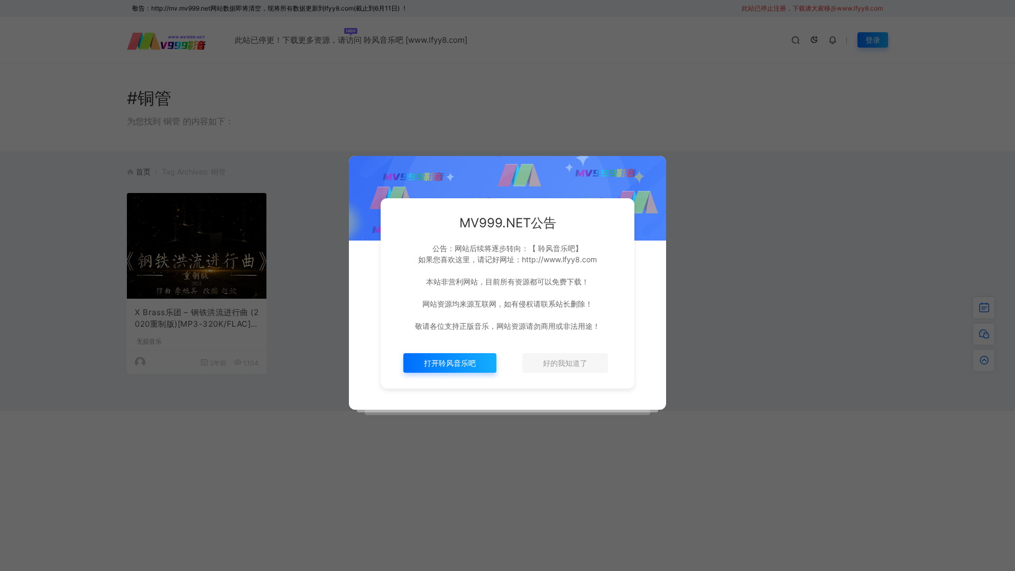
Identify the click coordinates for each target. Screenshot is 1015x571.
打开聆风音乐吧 (450, 362)
